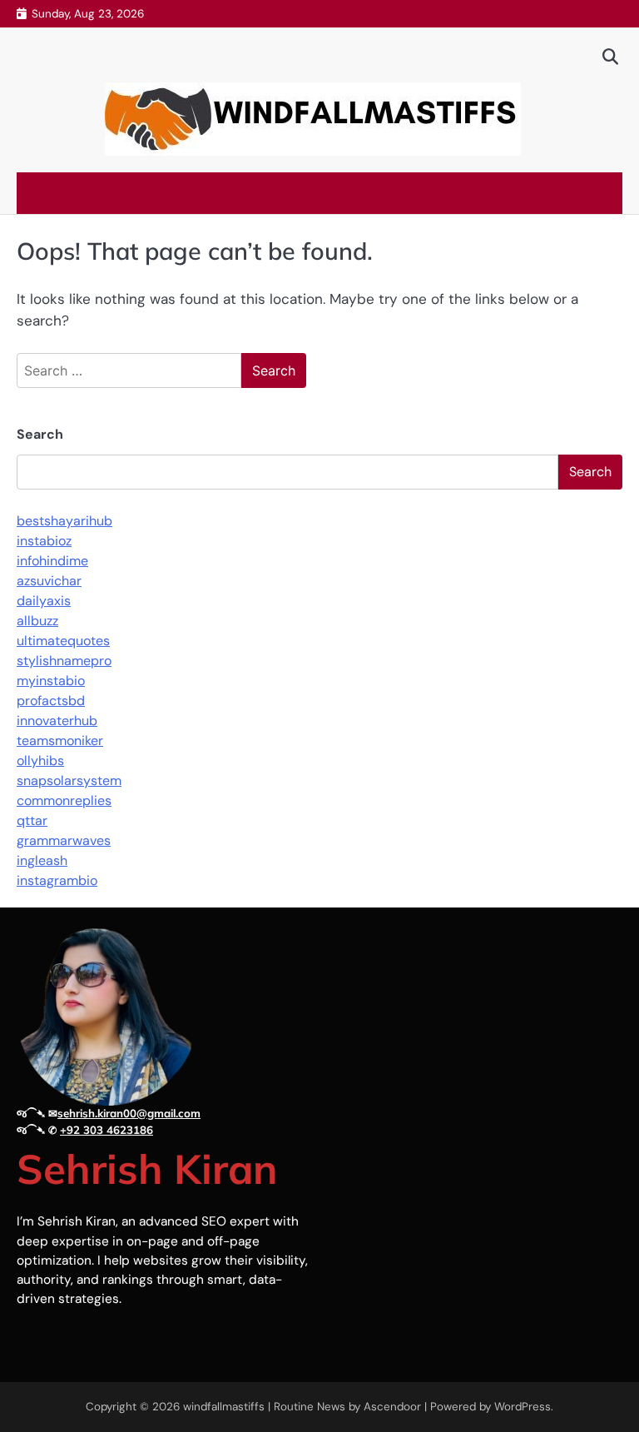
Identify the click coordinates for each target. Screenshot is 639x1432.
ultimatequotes (63, 640)
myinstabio (51, 680)
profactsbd (51, 700)
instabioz (44, 540)
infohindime (52, 560)
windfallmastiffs (224, 1407)
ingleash (42, 860)
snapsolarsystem (69, 780)
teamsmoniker (60, 740)
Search (40, 434)
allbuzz (37, 620)
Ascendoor (392, 1407)
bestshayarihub (64, 521)
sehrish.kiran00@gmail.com (129, 1113)
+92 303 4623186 (106, 1129)
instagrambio (57, 880)
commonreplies (64, 800)
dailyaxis (44, 600)
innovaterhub (57, 720)
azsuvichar (49, 580)
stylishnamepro (64, 660)
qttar (32, 820)
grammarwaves (64, 840)
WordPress (522, 1407)
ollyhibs (40, 760)
